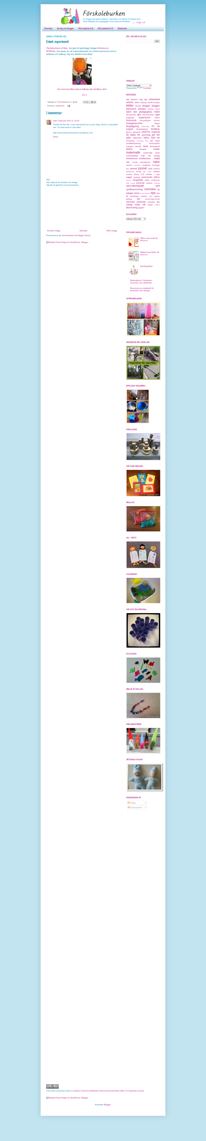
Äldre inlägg (112, 230)
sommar (140, 183)
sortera (149, 183)
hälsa (146, 137)
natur (156, 162)
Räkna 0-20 (139, 174)
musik (134, 162)
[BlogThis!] (86, 102)
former (157, 120)
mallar (156, 149)
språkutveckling (134, 189)
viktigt (129, 204)
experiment (59, 106)
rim (144, 172)
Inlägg (132, 803)
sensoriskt (146, 177)
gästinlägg (146, 135)
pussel (133, 168)
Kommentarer (135, 807)
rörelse (149, 174)
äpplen (141, 208)
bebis (137, 102)
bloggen (156, 105)
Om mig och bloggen (65, 28)
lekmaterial (155, 146)
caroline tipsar (153, 109)
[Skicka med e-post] (84, 102)
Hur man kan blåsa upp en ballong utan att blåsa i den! (82, 89)
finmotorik (131, 120)
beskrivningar (154, 102)
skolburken (155, 180)
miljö (143, 156)
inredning (130, 141)
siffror (157, 177)
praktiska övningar (151, 165)
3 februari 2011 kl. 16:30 (68, 121)
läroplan (143, 149)
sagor (129, 177)
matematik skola (151, 153)
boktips (142, 109)
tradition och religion (150, 196)
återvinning (132, 207)
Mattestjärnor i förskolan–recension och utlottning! (141, 281)
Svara (55, 137)
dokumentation (148, 115)
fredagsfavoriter (134, 123)
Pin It (84, 95)
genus (129, 132)
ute (138, 199)
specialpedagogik (135, 185)
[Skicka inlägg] (68, 106)
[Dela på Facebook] (92, 102)
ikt (158, 137)
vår (144, 204)
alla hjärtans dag (134, 99)
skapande (138, 180)
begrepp (143, 102)
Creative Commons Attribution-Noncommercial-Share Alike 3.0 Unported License (108, 1091)
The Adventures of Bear (57, 48)
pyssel (142, 168)
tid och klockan (145, 193)
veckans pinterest (136, 202)
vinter (137, 204)
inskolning (140, 141)
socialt (132, 183)
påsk (150, 168)
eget (157, 114)
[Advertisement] (82, 207)
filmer (157, 117)
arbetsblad (154, 99)
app (145, 99)
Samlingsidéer (146, 266)
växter (150, 205)
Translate (147, 88)
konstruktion (154, 143)
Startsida (48, 28)
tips (153, 193)
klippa (157, 141)
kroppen (129, 146)
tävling (129, 199)
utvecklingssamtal (152, 199)
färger (157, 123)
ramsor (156, 168)
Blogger (107, 1104)
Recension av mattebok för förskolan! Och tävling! (142, 289)
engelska (130, 117)
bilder (130, 105)
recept (138, 172)
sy (158, 189)
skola (147, 180)
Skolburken (122, 28)
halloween (137, 138)
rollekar (156, 171)
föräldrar (155, 129)
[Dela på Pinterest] (94, 102)
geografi (136, 132)
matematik (133, 152)
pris (127, 169)
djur (139, 114)
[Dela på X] (89, 102)
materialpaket (132, 156)
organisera (137, 165)
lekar (145, 146)
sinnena (128, 180)
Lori (55, 121)
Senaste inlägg (53, 230)
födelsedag (145, 126)
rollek (149, 172)
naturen (129, 165)
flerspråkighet (145, 121)
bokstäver (131, 109)
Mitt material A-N (85, 28)
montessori (132, 158)
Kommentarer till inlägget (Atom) (76, 235)
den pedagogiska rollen (146, 111)
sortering (157, 183)
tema (136, 193)
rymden (129, 174)
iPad (146, 141)
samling (136, 177)
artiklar (129, 102)
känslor (138, 146)
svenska (150, 189)
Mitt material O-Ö (105, 28)
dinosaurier (131, 115)
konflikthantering (133, 143)
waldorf (157, 205)
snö (127, 183)
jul (151, 140)
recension (130, 172)
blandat (138, 106)
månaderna (145, 162)
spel (157, 185)
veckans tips (154, 202)
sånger (129, 193)
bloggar (146, 105)
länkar (129, 149)
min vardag (154, 156)
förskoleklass (142, 129)
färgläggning (132, 126)
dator (128, 111)
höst (153, 137)
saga (158, 174)
